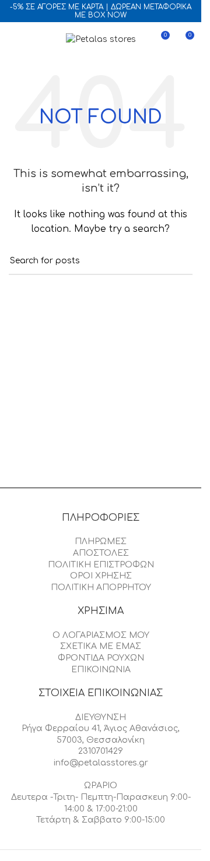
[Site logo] (101, 39)
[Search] (34, 39)
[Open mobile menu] (13, 39)
